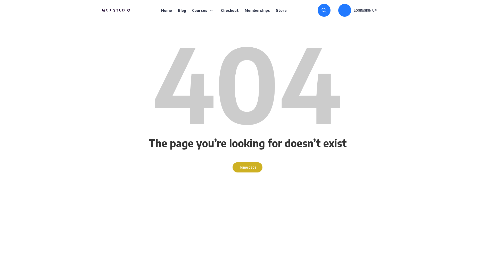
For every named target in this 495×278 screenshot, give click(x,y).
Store (281, 10)
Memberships (257, 10)
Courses (199, 10)
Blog (182, 10)
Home (166, 10)
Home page (247, 167)
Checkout (230, 10)
